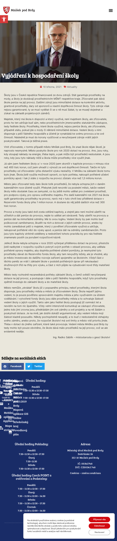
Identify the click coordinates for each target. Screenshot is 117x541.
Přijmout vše (99, 519)
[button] (111, 10)
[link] (4, 19)
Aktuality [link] (72, 86)
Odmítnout (99, 525)
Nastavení (99, 532)
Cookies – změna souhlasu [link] (85, 473)
